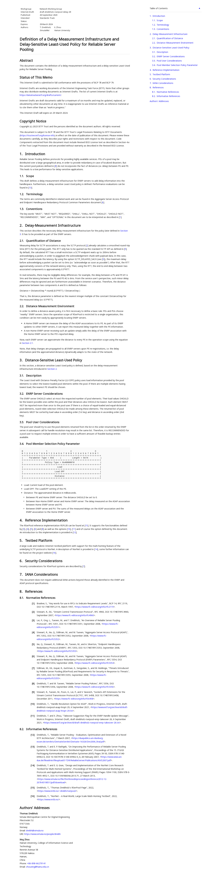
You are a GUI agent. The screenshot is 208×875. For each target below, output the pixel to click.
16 (54, 552)
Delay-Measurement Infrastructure (170, 34)
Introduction (159, 15)
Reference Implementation (166, 69)
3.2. (22, 393)
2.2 (153, 42)
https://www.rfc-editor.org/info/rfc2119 (94, 606)
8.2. (22, 729)
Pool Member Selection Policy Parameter (177, 65)
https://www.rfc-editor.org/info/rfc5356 (94, 686)
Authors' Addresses (159, 101)
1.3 (153, 29)
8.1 (153, 91)
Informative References (168, 96)
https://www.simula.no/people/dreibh (42, 834)
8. (21, 591)
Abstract (26, 60)
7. (21, 574)
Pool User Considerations (169, 60)
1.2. (22, 194)
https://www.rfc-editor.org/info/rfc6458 (74, 698)
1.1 (153, 20)
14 (96, 549)
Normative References (168, 91)
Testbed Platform (161, 74)
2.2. (22, 306)
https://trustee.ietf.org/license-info (37, 135)
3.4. (22, 443)
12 (74, 532)
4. (21, 520)
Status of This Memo (36, 77)
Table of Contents (159, 8)
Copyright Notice (33, 121)
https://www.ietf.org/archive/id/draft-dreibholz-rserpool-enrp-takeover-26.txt (82, 722)
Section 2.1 (27, 343)
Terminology (163, 24)
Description (162, 52)
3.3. (22, 422)
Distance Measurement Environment (175, 42)
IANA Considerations (163, 83)
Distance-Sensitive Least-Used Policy (171, 47)
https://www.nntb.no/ (48, 799)
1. (21, 153)
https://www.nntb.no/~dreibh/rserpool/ (57, 790)
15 (86, 525)
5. (21, 540)
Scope (160, 20)
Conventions (163, 29)
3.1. (22, 375)
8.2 (153, 96)
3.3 (153, 60)
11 (74, 529)
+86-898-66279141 (36, 863)
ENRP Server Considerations (171, 56)
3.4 (153, 65)
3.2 (153, 56)
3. (21, 360)
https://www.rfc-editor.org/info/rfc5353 (57, 651)
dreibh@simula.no (35, 830)
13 (30, 187)
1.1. (22, 176)
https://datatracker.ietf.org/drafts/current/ (40, 95)
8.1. (22, 598)
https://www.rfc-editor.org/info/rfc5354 (94, 662)
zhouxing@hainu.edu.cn (37, 866)
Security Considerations (164, 78)
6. (21, 560)
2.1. (22, 240)
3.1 (153, 52)
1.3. (22, 209)
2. (21, 225)
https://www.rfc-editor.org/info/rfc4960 (75, 615)
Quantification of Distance (170, 38)
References (158, 87)
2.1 (153, 38)
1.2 (153, 24)
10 (69, 529)
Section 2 (52, 368)
